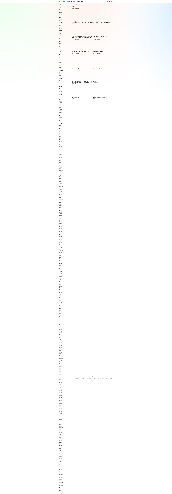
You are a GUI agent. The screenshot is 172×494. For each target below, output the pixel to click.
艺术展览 (60, 212)
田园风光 (60, 205)
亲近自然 (60, 355)
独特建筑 (60, 271)
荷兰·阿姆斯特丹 (96, 82)
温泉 (60, 165)
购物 (60, 75)
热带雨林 (60, 331)
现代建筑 (60, 342)
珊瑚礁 (60, 202)
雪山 (60, 270)
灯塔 (60, 421)
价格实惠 (60, 390)
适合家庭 (60, 28)
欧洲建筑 (60, 426)
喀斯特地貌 (61, 250)
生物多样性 (61, 170)
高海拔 (60, 443)
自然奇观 (60, 91)
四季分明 (60, 455)
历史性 (60, 20)
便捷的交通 (61, 427)
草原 (60, 381)
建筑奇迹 (60, 239)
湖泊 (60, 207)
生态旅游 (60, 221)
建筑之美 (60, 411)
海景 (60, 88)
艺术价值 (60, 374)
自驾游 (60, 168)
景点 (60, 160)
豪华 (60, 490)
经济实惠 (60, 352)
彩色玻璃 (60, 385)
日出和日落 (61, 482)
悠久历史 (60, 157)
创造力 (60, 472)
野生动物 (60, 85)
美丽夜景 (60, 213)
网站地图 (93, 376)
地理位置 (60, 276)
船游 (60, 418)
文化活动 (60, 247)
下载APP (107, 1)
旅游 (60, 178)
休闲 (60, 51)
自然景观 (60, 126)
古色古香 (60, 451)
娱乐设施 (60, 242)
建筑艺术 (60, 226)
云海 (60, 184)
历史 (60, 9)
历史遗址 (60, 204)
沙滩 (60, 307)
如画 (60, 437)
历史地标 (60, 263)
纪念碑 (60, 131)
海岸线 (60, 295)
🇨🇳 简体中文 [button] (111, 1)
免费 (60, 133)
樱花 (60, 125)
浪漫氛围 (60, 329)
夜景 (60, 46)
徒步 (60, 96)
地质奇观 (60, 345)
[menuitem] (106, 1)
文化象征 (60, 89)
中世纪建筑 (61, 358)
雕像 (60, 300)
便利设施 (60, 373)
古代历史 (60, 130)
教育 (60, 99)
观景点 (60, 139)
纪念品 (60, 138)
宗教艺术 (60, 194)
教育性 (60, 128)
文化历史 (60, 408)
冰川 (60, 284)
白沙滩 (60, 369)
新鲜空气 (60, 94)
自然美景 (60, 340)
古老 (60, 350)
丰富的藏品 (61, 474)
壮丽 (60, 122)
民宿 (60, 368)
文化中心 (60, 480)
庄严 (60, 262)
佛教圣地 (60, 210)
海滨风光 (60, 469)
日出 (60, 173)
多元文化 (60, 442)
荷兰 (73, 98)
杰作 (60, 376)
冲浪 (60, 321)
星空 (60, 448)
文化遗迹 (60, 400)
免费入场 (60, 14)
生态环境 (60, 197)
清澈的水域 (61, 70)
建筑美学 (60, 83)
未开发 (60, 459)
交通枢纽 (60, 234)
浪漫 (60, 65)
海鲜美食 (60, 274)
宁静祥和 (60, 146)
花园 (60, 162)
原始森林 (60, 117)
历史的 (60, 35)
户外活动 (60, 104)
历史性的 (60, 86)
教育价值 (60, 332)
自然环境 (60, 167)
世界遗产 (60, 27)
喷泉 (60, 318)
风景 (60, 57)
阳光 (60, 424)
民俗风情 (60, 377)
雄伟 (60, 67)
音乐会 (60, 313)
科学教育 (60, 389)
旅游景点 (60, 30)
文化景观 (60, 188)
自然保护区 (61, 199)
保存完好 (60, 236)
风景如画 (60, 488)
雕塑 (60, 107)
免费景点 (60, 252)
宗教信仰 (60, 141)
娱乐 (60, 257)
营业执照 (90, 378)
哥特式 (60, 324)
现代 (60, 453)
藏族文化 (60, 484)
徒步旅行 (60, 155)
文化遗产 (60, 12)
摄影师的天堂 (61, 366)
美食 (60, 25)
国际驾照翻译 (73, 1)
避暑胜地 (60, 112)
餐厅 (60, 136)
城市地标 (60, 266)
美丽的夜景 (61, 93)
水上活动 (60, 258)
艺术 (60, 33)
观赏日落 (60, 392)
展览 (60, 244)
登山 (60, 361)
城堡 (60, 294)
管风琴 (60, 398)
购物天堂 (60, 223)
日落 (60, 54)
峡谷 (60, 429)
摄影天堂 (60, 110)
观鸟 (60, 406)
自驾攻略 (82, 1)
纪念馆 (60, 334)
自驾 (60, 405)
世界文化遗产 (61, 485)
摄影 (60, 72)
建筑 (60, 48)
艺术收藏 (60, 231)
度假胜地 (60, 403)
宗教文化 (60, 189)
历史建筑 (60, 22)
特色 (60, 422)
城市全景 (60, 456)
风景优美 (60, 123)
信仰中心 (60, 413)
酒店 (60, 268)
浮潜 (60, 218)
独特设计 (60, 273)
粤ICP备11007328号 (94, 378)
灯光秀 (60, 387)
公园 (60, 279)
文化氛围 (60, 78)
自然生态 (60, 303)
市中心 (60, 80)
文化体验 (60, 19)
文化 (60, 15)
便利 (60, 315)
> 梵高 (76, 4)
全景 (60, 152)
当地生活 (60, 192)
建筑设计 (60, 347)
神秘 (60, 118)
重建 (60, 344)
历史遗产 (60, 229)
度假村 (60, 379)
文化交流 (60, 410)
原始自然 (60, 479)
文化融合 (60, 109)
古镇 (60, 450)
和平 (60, 435)
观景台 (60, 38)
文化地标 (60, 81)
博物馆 (60, 43)
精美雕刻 (60, 200)
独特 (60, 348)
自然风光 (60, 11)
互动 (60, 311)
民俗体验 (60, 360)
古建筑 (60, 176)
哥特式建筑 (61, 64)
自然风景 (60, 432)
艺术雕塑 (60, 395)
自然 (60, 44)
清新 (60, 463)
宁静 (60, 17)
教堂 (60, 225)
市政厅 (60, 316)
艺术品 (60, 339)
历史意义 (60, 175)
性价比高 (60, 302)
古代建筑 (60, 154)
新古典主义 (61, 464)
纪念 (60, 281)
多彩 (60, 471)
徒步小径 (60, 466)
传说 (60, 434)
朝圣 (60, 371)
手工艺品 (60, 73)
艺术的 (60, 384)
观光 (60, 337)
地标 (60, 36)
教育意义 (60, 353)
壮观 (60, 59)
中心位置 (60, 397)
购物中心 (60, 215)
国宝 (60, 278)
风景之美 (60, 191)
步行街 (60, 323)
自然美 (60, 52)
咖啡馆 (60, 149)
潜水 (60, 310)
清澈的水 (60, 487)
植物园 (60, 299)
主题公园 (60, 336)
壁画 (60, 147)
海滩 (60, 49)
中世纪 (60, 289)
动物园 (60, 265)
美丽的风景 (61, 186)
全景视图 (60, 286)
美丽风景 (60, 196)
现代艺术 (60, 287)
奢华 (60, 220)
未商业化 (60, 414)
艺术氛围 (60, 56)
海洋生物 (60, 228)
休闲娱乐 (60, 62)
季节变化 (60, 419)
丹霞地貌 (60, 445)
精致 (60, 233)
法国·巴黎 (74, 83)
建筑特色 (60, 159)
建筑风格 (60, 101)
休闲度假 (60, 102)
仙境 (60, 416)
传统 (60, 363)
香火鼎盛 (60, 382)
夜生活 (60, 163)
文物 (60, 308)
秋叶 (60, 326)
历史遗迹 (60, 41)
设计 (60, 461)
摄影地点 (60, 305)
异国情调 (60, 255)
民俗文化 (60, 458)
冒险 (60, 181)
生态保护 (60, 292)
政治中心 (60, 477)
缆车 (60, 144)
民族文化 (60, 440)
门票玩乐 (78, 1)
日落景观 (60, 249)
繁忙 (60, 260)
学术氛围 (60, 120)
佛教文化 (60, 183)
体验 (60, 447)
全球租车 (68, 1)
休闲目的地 (61, 241)
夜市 (60, 297)
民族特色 (60, 237)
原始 (60, 115)
